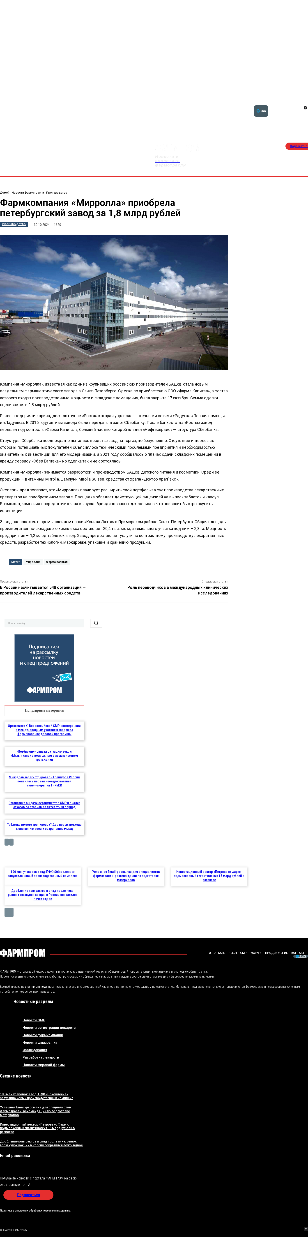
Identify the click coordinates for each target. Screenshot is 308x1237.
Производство (56, 192)
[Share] (305, 103)
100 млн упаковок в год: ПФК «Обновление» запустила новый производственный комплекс (43, 874)
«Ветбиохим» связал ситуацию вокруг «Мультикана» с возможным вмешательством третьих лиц (44, 755)
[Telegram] (284, 1229)
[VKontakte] (300, 108)
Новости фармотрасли (28, 192)
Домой (4, 192)
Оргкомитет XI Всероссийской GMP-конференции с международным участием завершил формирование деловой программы (44, 730)
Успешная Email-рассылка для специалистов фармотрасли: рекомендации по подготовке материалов (126, 876)
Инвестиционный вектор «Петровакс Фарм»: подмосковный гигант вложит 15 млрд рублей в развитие (209, 876)
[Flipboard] (300, 103)
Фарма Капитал (57, 562)
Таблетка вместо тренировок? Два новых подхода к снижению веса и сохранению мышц (44, 827)
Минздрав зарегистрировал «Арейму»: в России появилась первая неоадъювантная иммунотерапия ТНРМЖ (44, 781)
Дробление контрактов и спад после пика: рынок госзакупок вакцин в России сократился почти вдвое (43, 895)
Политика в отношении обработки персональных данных (35, 1210)
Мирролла (33, 562)
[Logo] (22, 953)
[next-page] (11, 842)
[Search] (96, 623)
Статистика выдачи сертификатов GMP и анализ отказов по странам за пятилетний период (44, 805)
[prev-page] (7, 842)
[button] (283, 105)
